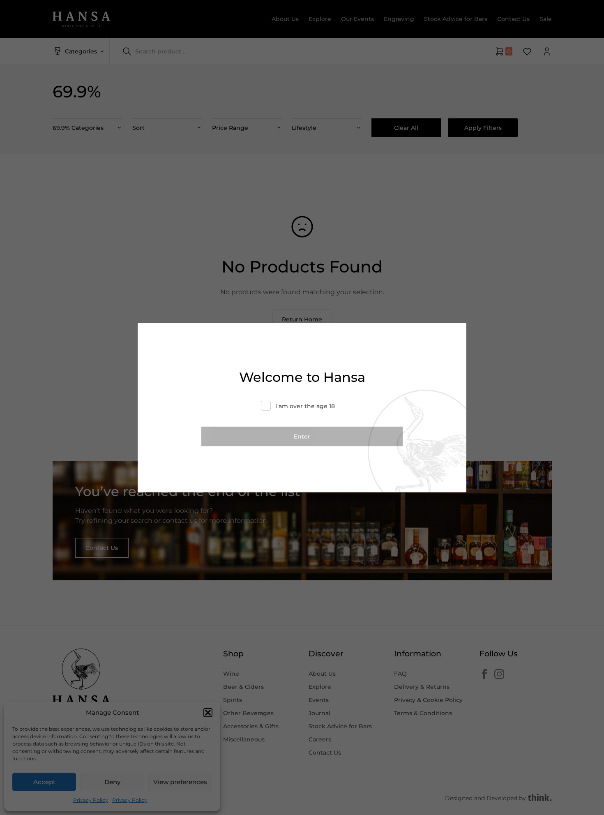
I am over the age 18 (305, 406)
